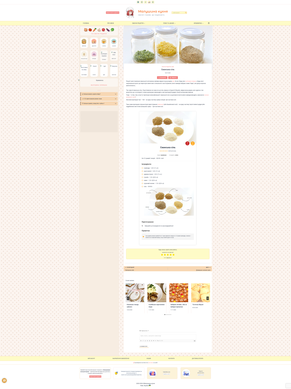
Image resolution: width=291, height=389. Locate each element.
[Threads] (152, 2)
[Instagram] (141, 2)
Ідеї (173, 66)
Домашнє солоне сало (203, 269)
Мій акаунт (91, 358)
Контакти (171, 358)
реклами (150, 362)
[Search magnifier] (186, 13)
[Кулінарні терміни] (104, 56)
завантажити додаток (112, 12)
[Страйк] (147, 341)
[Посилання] (158, 341)
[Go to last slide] (128, 298)
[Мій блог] (114, 56)
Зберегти (173, 77)
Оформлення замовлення (120, 358)
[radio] (162, 255)
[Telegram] (145, 2)
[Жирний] (141, 341)
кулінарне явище (190, 81)
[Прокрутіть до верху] (288, 381)
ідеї (173, 81)
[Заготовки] (84, 70)
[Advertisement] (99, 121)
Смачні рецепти (166, 66)
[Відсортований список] (149, 341)
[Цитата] (154, 341)
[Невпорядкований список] (152, 341)
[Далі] (207, 298)
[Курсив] (143, 341)
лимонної (160, 104)
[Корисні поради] (94, 56)
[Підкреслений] (145, 341)
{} (159, 340)
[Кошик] (210, 23)
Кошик (149, 358)
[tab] (164, 314)
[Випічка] (84, 43)
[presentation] (135, 292)
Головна (86, 23)
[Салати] (114, 43)
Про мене (110, 23)
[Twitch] (149, 2)
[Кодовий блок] (156, 341)
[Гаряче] (104, 43)
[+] (162, 340)
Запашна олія (129, 269)
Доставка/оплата (197, 358)
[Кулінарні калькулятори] (84, 56)
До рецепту (163, 77)
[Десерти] (94, 43)
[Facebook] (138, 2)
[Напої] (94, 70)
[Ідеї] (104, 70)
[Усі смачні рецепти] (99, 31)
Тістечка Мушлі (197, 304)
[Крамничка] (99, 82)
